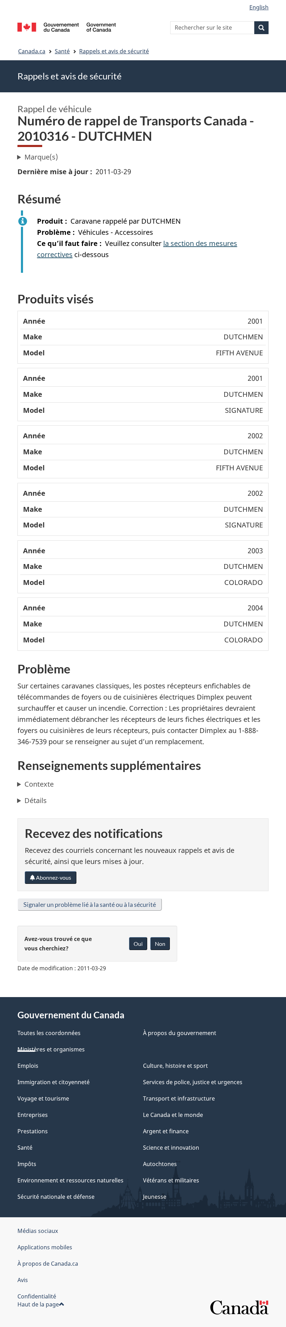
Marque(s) (41, 157)
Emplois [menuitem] (27, 1066)
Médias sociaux (37, 1231)
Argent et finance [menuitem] (166, 1131)
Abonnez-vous (53, 877)
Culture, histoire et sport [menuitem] (175, 1066)
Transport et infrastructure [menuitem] (179, 1098)
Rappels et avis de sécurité (114, 51)
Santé (62, 51)
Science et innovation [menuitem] (171, 1147)
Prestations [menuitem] (32, 1131)
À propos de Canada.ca (47, 1263)
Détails (35, 800)
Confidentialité (36, 1296)
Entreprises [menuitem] (32, 1115)
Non (160, 943)
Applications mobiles (44, 1247)
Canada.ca (31, 51)
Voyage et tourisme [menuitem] (43, 1098)
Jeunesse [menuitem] (154, 1197)
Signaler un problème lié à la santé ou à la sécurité (89, 904)
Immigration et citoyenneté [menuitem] (53, 1082)
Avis (22, 1280)
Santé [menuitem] (24, 1147)
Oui (138, 943)
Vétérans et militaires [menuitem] (171, 1180)
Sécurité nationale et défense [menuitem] (56, 1197)
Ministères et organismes (51, 1049)
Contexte (39, 784)
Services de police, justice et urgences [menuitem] (192, 1082)
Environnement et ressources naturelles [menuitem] (70, 1180)
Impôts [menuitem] (26, 1164)
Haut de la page (38, 1304)
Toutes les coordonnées (49, 1033)
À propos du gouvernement (179, 1033)
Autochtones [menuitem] (160, 1164)
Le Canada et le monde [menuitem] (173, 1115)
